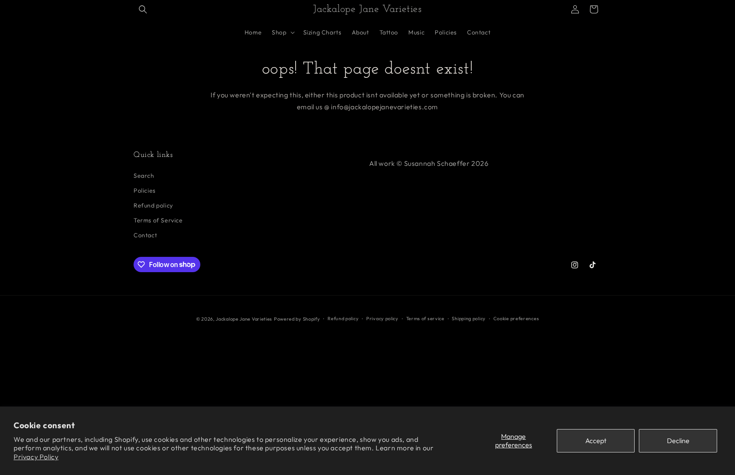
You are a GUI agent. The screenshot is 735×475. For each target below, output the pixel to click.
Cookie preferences (516, 318)
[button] (143, 9)
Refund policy (153, 205)
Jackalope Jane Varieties (244, 319)
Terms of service (425, 318)
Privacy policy (382, 318)
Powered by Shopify (297, 319)
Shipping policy (469, 318)
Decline (678, 440)
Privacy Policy (36, 456)
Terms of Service (158, 220)
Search (144, 175)
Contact (145, 235)
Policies (145, 190)
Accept (596, 440)
